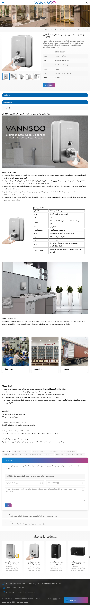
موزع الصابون (48, 29)
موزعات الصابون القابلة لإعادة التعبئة (34, 454)
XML (13, 602)
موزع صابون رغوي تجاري (39, 451)
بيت (42, 29)
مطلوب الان (49, 85)
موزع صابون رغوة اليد (53, 451)
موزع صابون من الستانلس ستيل (68, 451)
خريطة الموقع (6, 602)
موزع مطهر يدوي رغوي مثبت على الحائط (13, 454)
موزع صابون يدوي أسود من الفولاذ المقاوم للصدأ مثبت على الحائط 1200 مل (78, 563)
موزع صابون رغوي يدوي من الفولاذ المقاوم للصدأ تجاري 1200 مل (27, 476)
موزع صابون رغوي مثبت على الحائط (21, 451)
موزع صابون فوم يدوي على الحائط (76, 454)
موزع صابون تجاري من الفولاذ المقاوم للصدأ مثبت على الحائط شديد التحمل (12, 563)
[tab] (9, 108)
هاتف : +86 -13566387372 (15, 588)
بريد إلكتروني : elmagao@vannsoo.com (20, 592)
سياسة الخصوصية (22, 602)
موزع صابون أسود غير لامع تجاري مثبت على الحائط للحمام (56, 563)
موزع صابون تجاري (60, 454)
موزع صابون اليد (49, 454)
